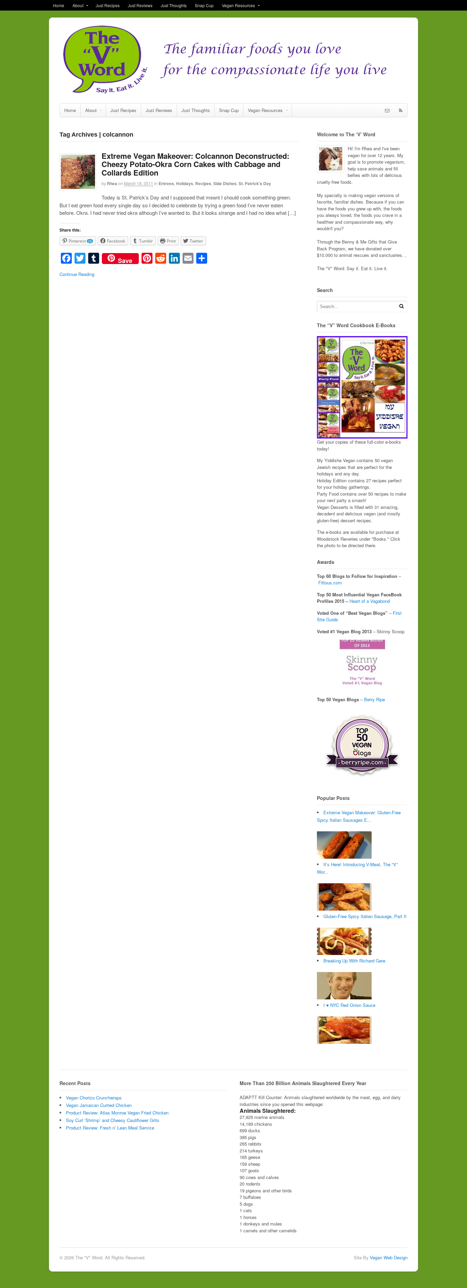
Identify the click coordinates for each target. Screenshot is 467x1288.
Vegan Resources (238, 5)
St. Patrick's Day (255, 183)
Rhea (112, 183)
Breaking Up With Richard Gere (354, 960)
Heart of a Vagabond (369, 601)
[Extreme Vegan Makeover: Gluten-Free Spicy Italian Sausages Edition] (344, 857)
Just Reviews (140, 5)
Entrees (166, 183)
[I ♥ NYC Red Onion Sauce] (344, 1042)
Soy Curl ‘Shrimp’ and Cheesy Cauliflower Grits (112, 1120)
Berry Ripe (374, 699)
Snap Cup (204, 5)
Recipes (203, 183)
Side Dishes (225, 183)
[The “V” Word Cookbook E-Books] (362, 435)
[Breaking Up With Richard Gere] (344, 997)
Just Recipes (108, 5)
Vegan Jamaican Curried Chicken (99, 1105)
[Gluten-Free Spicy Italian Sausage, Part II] (344, 953)
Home (58, 5)
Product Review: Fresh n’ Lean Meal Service (110, 1127)
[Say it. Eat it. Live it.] (233, 92)
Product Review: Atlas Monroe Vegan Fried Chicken (117, 1112)
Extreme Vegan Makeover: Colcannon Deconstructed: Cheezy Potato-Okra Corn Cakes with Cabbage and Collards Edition (195, 164)
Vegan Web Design (389, 1257)
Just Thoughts (174, 5)
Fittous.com (330, 582)
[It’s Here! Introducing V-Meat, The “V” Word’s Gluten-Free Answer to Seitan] (344, 908)
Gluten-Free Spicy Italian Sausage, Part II (364, 916)
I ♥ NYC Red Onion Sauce (349, 1005)
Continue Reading (76, 274)
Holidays (184, 183)
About (77, 5)
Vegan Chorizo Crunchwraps (94, 1097)
